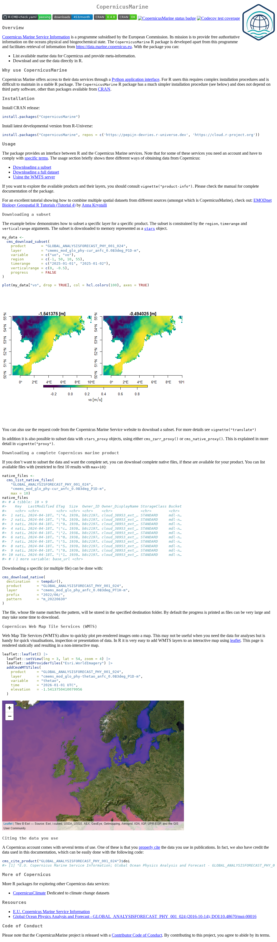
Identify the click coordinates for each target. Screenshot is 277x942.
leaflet (235, 640)
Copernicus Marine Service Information (36, 37)
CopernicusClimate (29, 893)
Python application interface (135, 79)
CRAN (104, 89)
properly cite (149, 847)
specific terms (36, 158)
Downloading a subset (32, 167)
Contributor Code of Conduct (137, 935)
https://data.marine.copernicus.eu (104, 46)
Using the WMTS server (34, 177)
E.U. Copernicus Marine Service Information (51, 911)
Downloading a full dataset (36, 172)
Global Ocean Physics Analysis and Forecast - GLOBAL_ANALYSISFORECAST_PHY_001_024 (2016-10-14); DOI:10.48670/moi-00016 (134, 916)
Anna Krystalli (94, 205)
